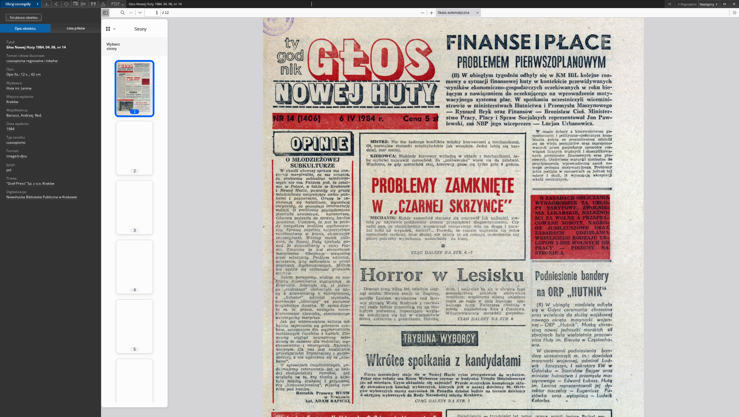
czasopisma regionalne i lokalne (32, 60)
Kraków (12, 101)
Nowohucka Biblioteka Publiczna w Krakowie (41, 197)
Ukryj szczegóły (18, 3)
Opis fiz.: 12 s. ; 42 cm (23, 74)
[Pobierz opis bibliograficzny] (83, 4)
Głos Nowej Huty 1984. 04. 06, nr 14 (36, 47)
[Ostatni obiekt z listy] (724, 4)
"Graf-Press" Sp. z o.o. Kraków (30, 183)
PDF (115, 4)
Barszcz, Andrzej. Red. (24, 115)
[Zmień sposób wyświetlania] (74, 4)
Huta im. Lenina (18, 88)
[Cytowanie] (93, 4)
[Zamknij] (734, 4)
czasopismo (15, 142)
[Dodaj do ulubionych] (66, 4)
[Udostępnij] (56, 4)
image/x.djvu (16, 156)
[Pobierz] (46, 4)
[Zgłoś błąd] (103, 4)
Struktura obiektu (24, 17)
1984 (10, 128)
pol (8, 169)
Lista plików (76, 28)
